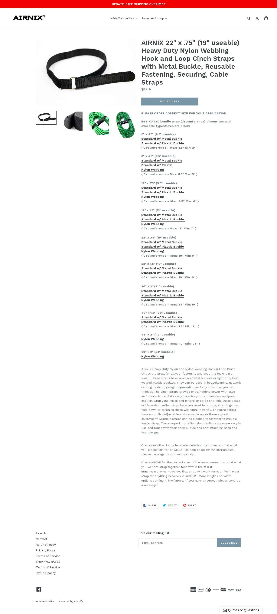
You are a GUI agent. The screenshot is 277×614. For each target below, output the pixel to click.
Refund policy (46, 573)
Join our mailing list (154, 533)
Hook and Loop (155, 18)
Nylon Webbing (152, 169)
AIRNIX (50, 601)
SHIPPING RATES (48, 561)
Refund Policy (46, 544)
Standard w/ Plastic (156, 165)
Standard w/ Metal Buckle (161, 138)
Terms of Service (48, 556)
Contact (41, 539)
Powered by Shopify (71, 601)
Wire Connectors (124, 18)
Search (41, 533)
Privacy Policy (46, 550)
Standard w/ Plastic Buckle (162, 143)
